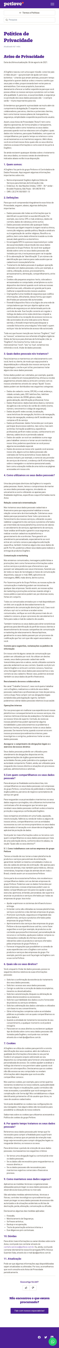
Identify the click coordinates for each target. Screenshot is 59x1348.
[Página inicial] (14, 4)
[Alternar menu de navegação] (52, 4)
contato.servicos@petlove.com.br (19, 1247)
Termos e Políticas (31, 13)
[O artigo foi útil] (26, 1287)
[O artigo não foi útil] (33, 1287)
